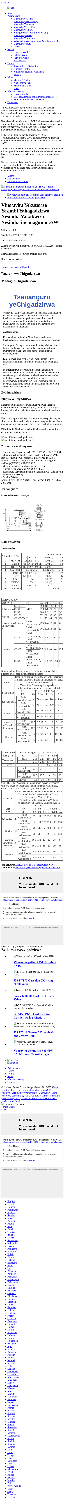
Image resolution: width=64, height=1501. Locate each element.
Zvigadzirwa (13, 16)
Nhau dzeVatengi (22, 83)
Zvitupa (17, 74)
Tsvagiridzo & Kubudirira (26, 66)
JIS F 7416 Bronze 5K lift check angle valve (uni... (34, 1034)
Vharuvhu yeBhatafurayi (26, 21)
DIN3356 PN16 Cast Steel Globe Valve (35, 864)
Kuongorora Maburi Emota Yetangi (31, 32)
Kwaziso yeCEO (22, 52)
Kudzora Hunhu (22, 69)
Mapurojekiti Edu (22, 85)
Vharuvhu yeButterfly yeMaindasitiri (19, 1093)
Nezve (10, 49)
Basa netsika (20, 60)
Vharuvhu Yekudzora (24, 38)
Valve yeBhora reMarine (36, 1095)
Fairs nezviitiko (21, 57)
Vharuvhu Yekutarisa (24, 24)
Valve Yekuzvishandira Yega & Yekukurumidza (37, 41)
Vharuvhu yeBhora (23, 30)
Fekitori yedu (20, 55)
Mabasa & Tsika (22, 80)
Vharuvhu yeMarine (49, 1093)
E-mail (25, 267)
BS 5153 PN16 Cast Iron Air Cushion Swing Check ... (32, 1015)
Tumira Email (8, 1106)
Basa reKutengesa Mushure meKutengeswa (35, 96)
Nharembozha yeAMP (39, 1090)
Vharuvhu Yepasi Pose (25, 27)
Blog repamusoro (17, 1090)
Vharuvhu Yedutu (22, 43)
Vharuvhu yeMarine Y (12, 1095)
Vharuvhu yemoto (23, 35)
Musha (10, 13)
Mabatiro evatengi (16, 91)
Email (4, 1109)
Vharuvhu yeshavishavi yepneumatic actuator (37, 867)
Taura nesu (12, 102)
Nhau (10, 77)
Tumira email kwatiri (11, 267)
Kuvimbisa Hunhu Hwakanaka (29, 71)
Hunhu (10, 63)
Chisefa (17, 46)
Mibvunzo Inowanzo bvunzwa (29, 99)
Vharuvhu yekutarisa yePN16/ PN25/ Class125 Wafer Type (33, 1052)
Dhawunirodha (21, 94)
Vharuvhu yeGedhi (23, 18)
